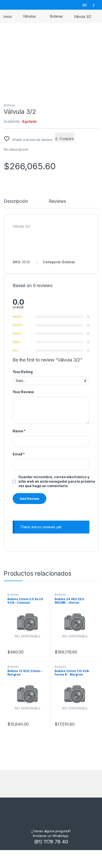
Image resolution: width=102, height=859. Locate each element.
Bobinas (56, 16)
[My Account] (95, 5)
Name (19, 431)
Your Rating (22, 372)
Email (19, 454)
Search (85, 4)
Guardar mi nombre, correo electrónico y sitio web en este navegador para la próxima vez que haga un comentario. (56, 481)
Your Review (23, 392)
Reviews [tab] (57, 201)
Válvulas (29, 16)
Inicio (8, 16)
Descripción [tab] (16, 201)
